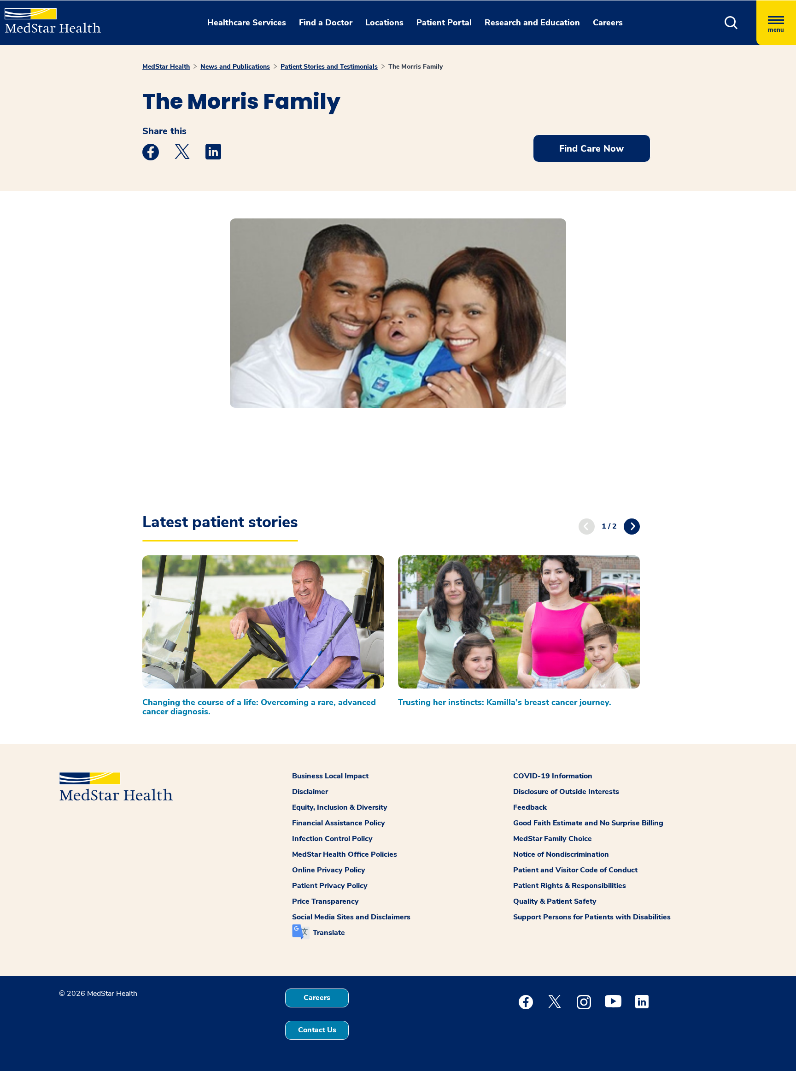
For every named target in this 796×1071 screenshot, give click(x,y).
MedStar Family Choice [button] (552, 839)
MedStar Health (166, 66)
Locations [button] (384, 22)
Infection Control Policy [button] (332, 839)
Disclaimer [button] (310, 792)
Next (632, 526)
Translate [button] (329, 933)
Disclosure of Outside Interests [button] (566, 792)
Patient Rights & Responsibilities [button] (569, 886)
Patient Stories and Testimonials (329, 66)
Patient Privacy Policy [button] (330, 886)
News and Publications (235, 66)
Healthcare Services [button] (246, 22)
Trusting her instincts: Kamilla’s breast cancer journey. (504, 702)
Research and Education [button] (532, 22)
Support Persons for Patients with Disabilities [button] (592, 917)
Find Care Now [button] (591, 148)
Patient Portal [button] (444, 22)
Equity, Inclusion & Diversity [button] (339, 807)
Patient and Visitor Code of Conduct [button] (575, 870)
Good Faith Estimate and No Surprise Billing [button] (588, 823)
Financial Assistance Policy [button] (338, 823)
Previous (587, 526)
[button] (731, 22)
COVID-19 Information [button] (552, 776)
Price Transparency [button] (325, 901)
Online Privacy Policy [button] (328, 870)
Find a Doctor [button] (325, 22)
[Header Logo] (48, 16)
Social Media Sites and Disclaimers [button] (351, 917)
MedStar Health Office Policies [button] (344, 854)
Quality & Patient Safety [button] (555, 901)
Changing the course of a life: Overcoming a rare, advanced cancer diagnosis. (259, 707)
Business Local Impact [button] (330, 776)
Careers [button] (608, 22)
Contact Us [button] (317, 1030)
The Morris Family (415, 66)
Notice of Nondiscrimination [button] (561, 854)
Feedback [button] (530, 807)
